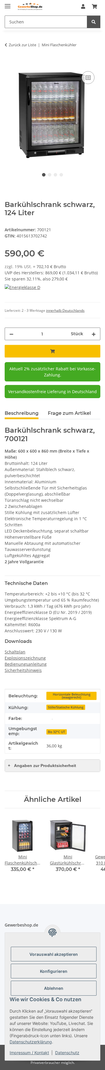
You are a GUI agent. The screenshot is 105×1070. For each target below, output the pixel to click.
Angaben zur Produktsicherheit (42, 765)
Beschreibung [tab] (21, 413)
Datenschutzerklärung (31, 1041)
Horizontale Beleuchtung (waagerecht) (71, 696)
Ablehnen (53, 988)
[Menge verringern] (11, 334)
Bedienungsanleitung (26, 664)
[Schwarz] (52, 718)
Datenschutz (67, 1052)
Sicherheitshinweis (23, 670)
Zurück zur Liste (22, 44)
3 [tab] (55, 175)
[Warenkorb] (94, 6)
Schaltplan (15, 652)
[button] (83, 6)
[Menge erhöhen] (93, 334)
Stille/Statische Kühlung (65, 707)
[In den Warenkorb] (9, 63)
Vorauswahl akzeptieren (53, 954)
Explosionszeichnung (25, 658)
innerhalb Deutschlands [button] (65, 310)
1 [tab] (44, 175)
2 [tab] (49, 175)
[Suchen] (93, 22)
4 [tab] (61, 175)
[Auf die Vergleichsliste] (88, 77)
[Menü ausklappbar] (7, 3)
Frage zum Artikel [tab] (69, 413)
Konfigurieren (53, 971)
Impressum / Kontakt (29, 1052)
